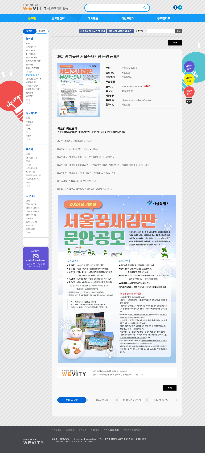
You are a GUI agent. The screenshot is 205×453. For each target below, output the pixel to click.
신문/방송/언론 (31, 168)
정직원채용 (30, 229)
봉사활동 (29, 93)
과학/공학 (29, 71)
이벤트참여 (127, 18)
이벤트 (42, 31)
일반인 (28, 125)
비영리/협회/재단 (32, 179)
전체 (28, 43)
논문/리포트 (30, 54)
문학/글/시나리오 (32, 75)
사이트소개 (56, 430)
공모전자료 (163, 18)
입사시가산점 (31, 222)
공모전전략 (58, 18)
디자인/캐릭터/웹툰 (33, 61)
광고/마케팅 (30, 50)
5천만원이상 (31, 204)
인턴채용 (29, 225)
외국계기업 (30, 172)
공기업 (28, 161)
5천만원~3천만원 (32, 208)
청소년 (28, 132)
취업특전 (29, 218)
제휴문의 (82, 430)
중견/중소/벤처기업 (33, 175)
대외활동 (93, 18)
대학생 (28, 129)
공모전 (32, 18)
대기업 (28, 165)
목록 (175, 42)
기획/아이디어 (31, 47)
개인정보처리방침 (111, 430)
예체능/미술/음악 (32, 86)
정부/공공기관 (31, 158)
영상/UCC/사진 (31, 57)
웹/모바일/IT (30, 64)
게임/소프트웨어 (32, 68)
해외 (28, 100)
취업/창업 (29, 96)
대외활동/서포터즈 (33, 89)
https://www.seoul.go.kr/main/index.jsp (136, 100)
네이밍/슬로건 (31, 82)
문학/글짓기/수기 (132, 400)
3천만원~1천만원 (32, 211)
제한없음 (29, 122)
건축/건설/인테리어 (33, 79)
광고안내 (70, 430)
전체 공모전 (72, 400)
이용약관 (95, 430)
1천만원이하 (31, 215)
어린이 (28, 136)
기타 (28, 103)
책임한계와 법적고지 (133, 430)
